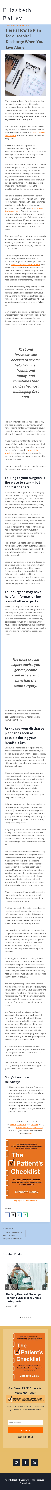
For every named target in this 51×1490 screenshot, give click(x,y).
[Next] (44, 1287)
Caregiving (10, 25)
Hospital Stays (23, 25)
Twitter (13, 1124)
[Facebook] (25, 1462)
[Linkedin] (34, 1462)
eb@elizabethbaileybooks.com (29, 1127)
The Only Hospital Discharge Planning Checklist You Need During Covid (23, 1298)
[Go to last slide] (7, 1287)
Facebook (21, 1124)
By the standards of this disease (25, 264)
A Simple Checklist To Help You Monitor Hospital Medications (12, 1234)
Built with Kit (25, 1437)
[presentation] (25, 1274)
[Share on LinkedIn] (19, 1215)
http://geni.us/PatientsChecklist (25, 1200)
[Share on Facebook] (7, 1215)
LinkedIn (34, 1124)
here (30, 1133)
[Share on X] (13, 1215)
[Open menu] (46, 12)
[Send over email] (25, 1215)
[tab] (20, 1317)
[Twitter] (16, 1462)
